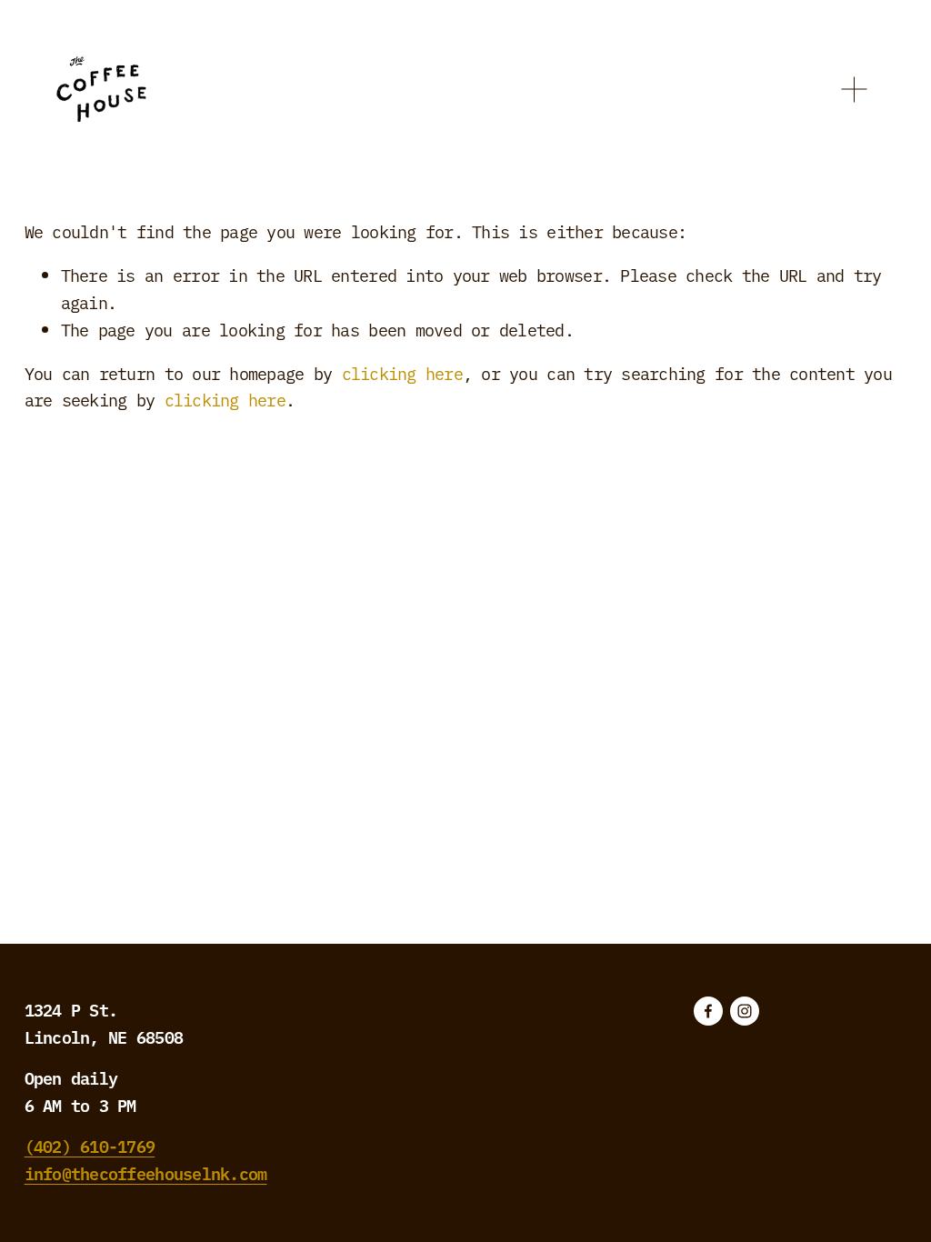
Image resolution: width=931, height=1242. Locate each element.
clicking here (402, 373)
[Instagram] (744, 1011)
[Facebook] (708, 1011)
